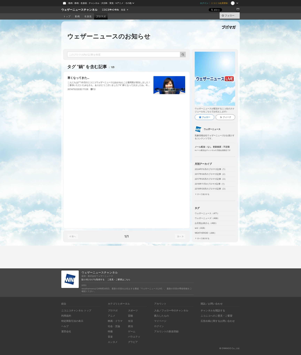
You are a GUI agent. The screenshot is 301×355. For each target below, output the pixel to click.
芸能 (130, 315)
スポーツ (133, 310)
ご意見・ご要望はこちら (118, 280)
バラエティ (134, 336)
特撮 (110, 331)
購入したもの (161, 315)
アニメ (111, 315)
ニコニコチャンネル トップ (76, 310)
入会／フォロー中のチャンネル (171, 310)
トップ (67, 16)
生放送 (84, 3)
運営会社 (66, 331)
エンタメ (113, 341)
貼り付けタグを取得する (93, 280)
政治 (130, 326)
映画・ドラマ (115, 320)
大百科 (104, 3)
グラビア (133, 341)
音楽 (110, 336)
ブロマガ (101, 16)
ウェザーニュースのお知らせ (108, 36)
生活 (123, 10)
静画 (77, 3)
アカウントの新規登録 (166, 331)
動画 (70, 3)
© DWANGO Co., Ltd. (229, 348)
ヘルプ (65, 326)
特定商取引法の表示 (72, 320)
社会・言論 (114, 326)
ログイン (204, 3)
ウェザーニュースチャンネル (79, 9)
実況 (111, 3)
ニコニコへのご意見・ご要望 (216, 315)
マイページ (160, 320)
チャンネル (94, 3)
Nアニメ (119, 3)
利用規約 (66, 315)
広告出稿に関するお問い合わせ (218, 320)
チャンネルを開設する (213, 310)
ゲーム (131, 331)
